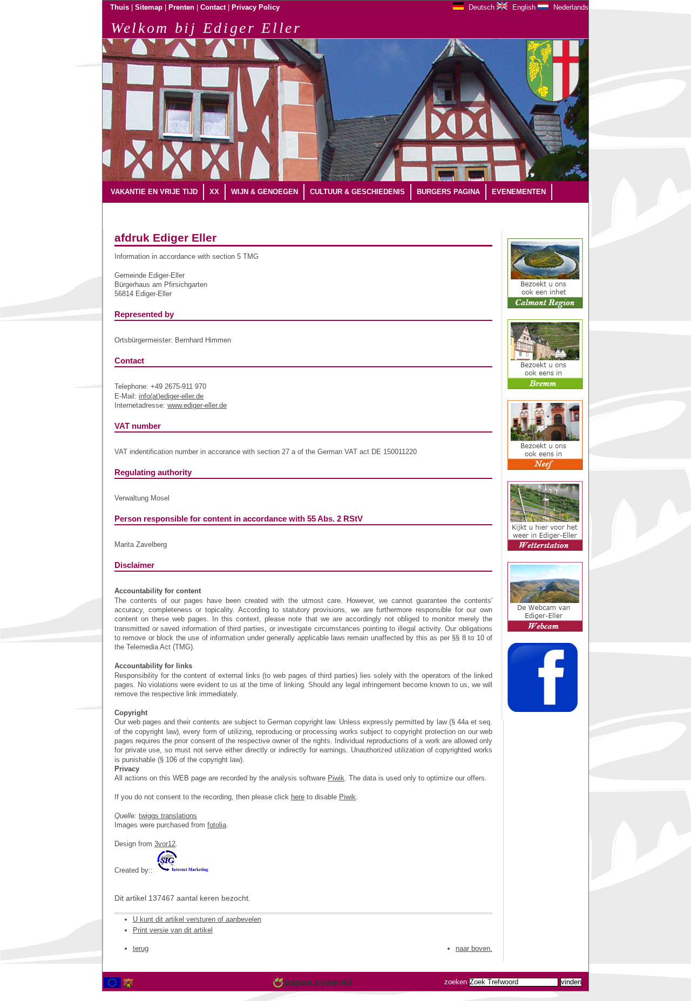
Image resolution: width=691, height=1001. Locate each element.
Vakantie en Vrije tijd (154, 192)
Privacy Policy (256, 7)
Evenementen (519, 192)
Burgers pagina (448, 192)
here (297, 797)
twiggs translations (168, 816)
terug (140, 948)
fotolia (216, 825)
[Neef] (545, 468)
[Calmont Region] (545, 306)
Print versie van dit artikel (173, 930)
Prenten (181, 7)
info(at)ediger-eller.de (171, 396)
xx (214, 192)
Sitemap (148, 7)
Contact (213, 7)
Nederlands (569, 7)
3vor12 (164, 844)
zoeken (455, 982)
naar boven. (474, 948)
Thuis (119, 7)
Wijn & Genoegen (264, 192)
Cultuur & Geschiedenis (357, 192)
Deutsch (480, 7)
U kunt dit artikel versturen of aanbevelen (197, 919)
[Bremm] (545, 387)
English (523, 7)
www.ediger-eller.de (197, 405)
